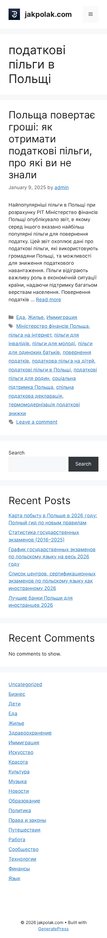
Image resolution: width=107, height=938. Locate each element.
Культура (19, 772)
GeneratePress (53, 928)
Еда (20, 317)
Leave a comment (36, 422)
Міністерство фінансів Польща (52, 326)
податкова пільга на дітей (63, 361)
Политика (20, 810)
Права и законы (27, 820)
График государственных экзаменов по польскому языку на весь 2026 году (52, 557)
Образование (24, 801)
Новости (19, 791)
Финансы (19, 869)
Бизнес (17, 694)
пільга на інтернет (30, 335)
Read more (48, 299)
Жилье (36, 317)
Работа (17, 839)
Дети (15, 704)
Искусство (21, 752)
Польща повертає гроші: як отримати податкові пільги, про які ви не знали (52, 145)
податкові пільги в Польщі (40, 370)
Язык (14, 878)
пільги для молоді (53, 343)
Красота (18, 762)
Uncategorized (25, 684)
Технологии (22, 859)
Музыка (18, 781)
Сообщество (24, 849)
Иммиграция (62, 317)
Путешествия (25, 830)
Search (17, 453)
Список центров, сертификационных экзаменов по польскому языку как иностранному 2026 (52, 581)
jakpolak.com (48, 14)
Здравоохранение (30, 733)
